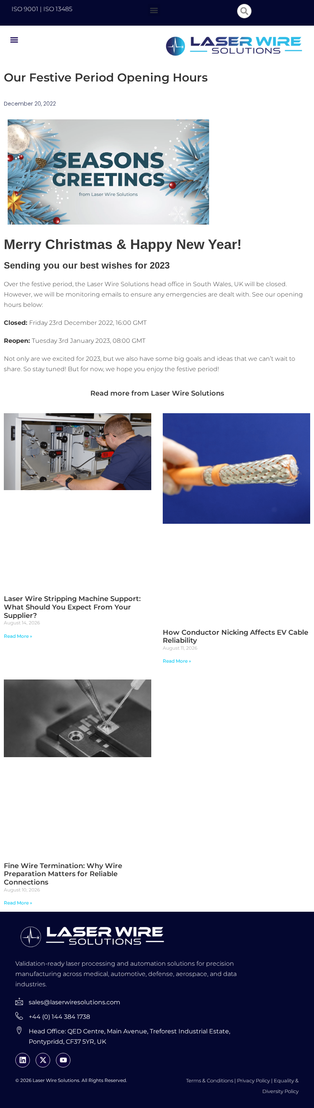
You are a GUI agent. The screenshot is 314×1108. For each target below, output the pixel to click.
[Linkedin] (22, 1060)
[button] (154, 10)
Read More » (18, 636)
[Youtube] (63, 1060)
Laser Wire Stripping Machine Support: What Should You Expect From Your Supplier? (72, 607)
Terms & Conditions (209, 1080)
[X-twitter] (43, 1060)
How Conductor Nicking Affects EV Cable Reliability (235, 636)
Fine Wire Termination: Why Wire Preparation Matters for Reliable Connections (63, 874)
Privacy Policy (253, 1080)
